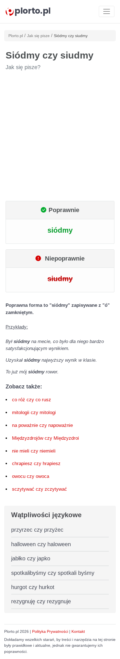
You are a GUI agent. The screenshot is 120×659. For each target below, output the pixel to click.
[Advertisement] (60, 136)
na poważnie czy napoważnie (42, 425)
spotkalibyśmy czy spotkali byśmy (52, 573)
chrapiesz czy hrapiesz (36, 463)
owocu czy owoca (30, 476)
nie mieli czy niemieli (34, 451)
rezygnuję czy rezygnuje (41, 601)
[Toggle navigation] (106, 11)
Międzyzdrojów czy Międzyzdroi (45, 438)
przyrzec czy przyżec (37, 530)
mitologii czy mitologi (34, 412)
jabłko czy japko (30, 558)
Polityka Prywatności (50, 631)
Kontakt (78, 631)
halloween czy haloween (41, 544)
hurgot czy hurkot (32, 587)
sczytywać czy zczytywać (39, 489)
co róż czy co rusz (31, 399)
